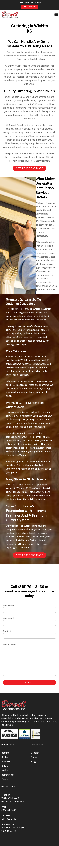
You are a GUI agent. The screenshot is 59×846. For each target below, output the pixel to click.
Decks (4, 770)
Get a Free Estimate (29, 168)
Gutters (5, 757)
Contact (35, 752)
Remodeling (7, 775)
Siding (4, 766)
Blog (33, 761)
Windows (5, 761)
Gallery (35, 757)
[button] (56, 15)
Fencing (5, 779)
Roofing (5, 752)
